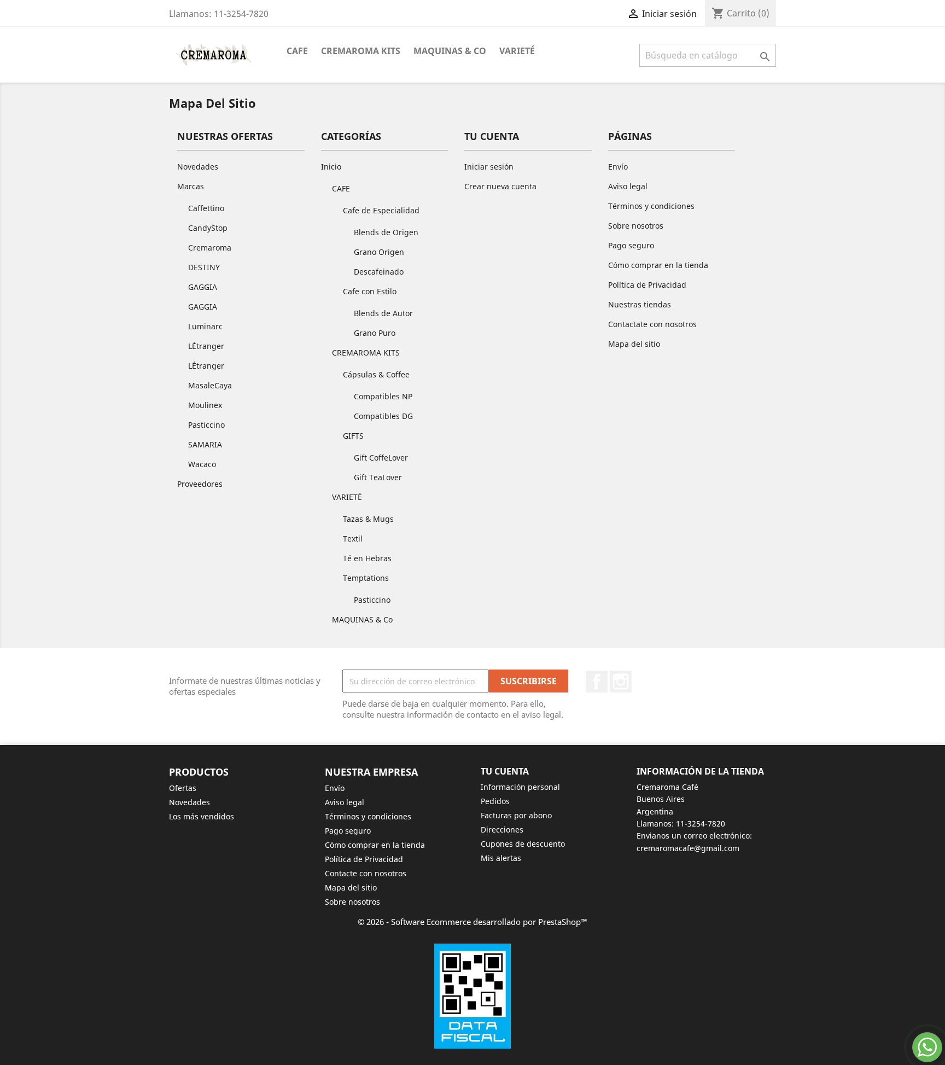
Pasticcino (206, 425)
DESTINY (204, 267)
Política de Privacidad (647, 285)
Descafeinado (379, 271)
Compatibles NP (383, 396)
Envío (618, 166)
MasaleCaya (210, 385)
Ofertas (182, 788)
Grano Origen (379, 252)
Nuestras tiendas (639, 304)
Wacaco (202, 464)
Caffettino (206, 208)
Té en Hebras (367, 558)
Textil (353, 538)
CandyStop (208, 228)
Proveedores (200, 484)
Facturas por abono (516, 815)
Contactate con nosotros (652, 324)
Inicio (331, 166)
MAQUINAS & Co (449, 51)
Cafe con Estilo (369, 291)
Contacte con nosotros (365, 873)
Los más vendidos (201, 816)
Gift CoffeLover (381, 457)
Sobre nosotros (635, 225)
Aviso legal (628, 186)
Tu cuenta (505, 771)
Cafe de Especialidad (381, 210)
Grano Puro (374, 333)
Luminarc (205, 326)
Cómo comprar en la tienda (658, 265)
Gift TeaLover (378, 477)
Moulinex (205, 405)
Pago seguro (631, 245)
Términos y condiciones (651, 206)
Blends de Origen (386, 232)
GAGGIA (202, 287)
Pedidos (495, 801)
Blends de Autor (383, 313)
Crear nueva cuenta (500, 186)
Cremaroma (209, 247)
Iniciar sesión (489, 166)
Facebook (597, 681)
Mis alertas (501, 858)
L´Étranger (206, 346)
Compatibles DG (383, 416)
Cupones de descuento (523, 844)
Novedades (197, 166)
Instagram (621, 681)
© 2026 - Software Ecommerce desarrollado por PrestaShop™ (472, 921)
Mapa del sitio (634, 344)
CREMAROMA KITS (360, 51)
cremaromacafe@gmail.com (688, 848)
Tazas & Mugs (368, 519)
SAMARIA (205, 444)
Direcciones (502, 829)
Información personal (520, 787)
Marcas (190, 186)
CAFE (297, 51)
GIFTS (353, 435)
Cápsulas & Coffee (376, 374)
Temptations (366, 578)
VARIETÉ (517, 51)
